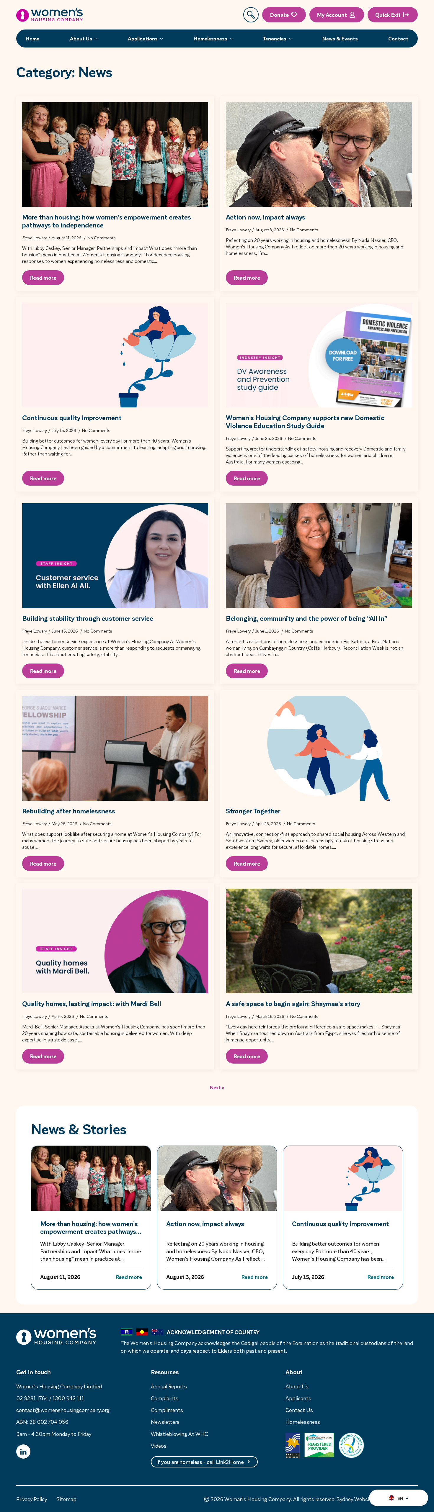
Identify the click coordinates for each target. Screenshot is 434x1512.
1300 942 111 (68, 1398)
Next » (217, 1087)
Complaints (164, 1398)
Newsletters (165, 1421)
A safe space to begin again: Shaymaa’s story (293, 1003)
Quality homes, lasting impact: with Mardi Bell (91, 1003)
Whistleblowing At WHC (179, 1434)
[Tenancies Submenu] (292, 38)
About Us (81, 38)
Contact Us (299, 1410)
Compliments (167, 1410)
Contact (398, 38)
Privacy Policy (31, 1499)
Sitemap (66, 1499)
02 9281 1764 (32, 1398)
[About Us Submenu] (97, 38)
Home (32, 38)
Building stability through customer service (87, 618)
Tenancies (274, 38)
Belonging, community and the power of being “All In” (306, 618)
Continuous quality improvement (72, 417)
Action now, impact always (265, 217)
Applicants (298, 1398)
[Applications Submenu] (163, 38)
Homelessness (210, 38)
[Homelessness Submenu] (233, 38)
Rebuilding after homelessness (68, 811)
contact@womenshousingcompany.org (62, 1410)
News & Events (340, 38)
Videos (159, 1445)
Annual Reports (169, 1386)
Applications (143, 38)
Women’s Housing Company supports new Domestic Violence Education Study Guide (305, 421)
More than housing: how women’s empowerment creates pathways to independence (106, 221)
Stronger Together (253, 811)
